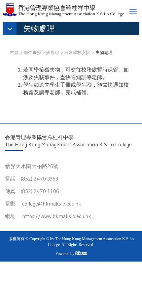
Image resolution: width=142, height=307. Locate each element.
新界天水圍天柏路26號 (31, 166)
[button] (32, 29)
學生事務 (32, 52)
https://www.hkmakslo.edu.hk (56, 216)
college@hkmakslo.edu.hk (51, 203)
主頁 (14, 52)
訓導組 (52, 52)
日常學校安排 (77, 52)
